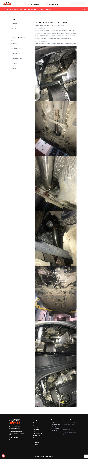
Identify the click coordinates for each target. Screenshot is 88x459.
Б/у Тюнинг (14, 63)
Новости (14, 25)
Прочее (14, 68)
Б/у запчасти (15, 61)
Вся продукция (32, 9)
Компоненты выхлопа (17, 58)
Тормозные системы (16, 50)
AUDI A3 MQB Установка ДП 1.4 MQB (51, 22)
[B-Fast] (7, 3)
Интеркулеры (14, 9)
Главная (6, 9)
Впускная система (16, 66)
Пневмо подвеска (16, 53)
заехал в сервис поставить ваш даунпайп (55, 25)
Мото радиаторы (16, 55)
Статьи (14, 28)
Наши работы (15, 23)
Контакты (48, 9)
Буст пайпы (14, 45)
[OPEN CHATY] (3, 455)
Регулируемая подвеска (17, 48)
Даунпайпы (23, 9)
